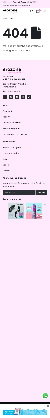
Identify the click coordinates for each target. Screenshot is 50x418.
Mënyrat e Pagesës (11, 128)
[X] (11, 97)
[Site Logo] (10, 11)
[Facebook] (5, 97)
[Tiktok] (29, 97)
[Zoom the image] (16, 204)
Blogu (5, 159)
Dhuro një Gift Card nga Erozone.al (14, 5)
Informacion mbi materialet (15, 134)
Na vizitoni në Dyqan (12, 147)
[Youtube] (17, 97)
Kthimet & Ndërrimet (12, 122)
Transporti (7, 111)
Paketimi (6, 117)
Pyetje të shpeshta (11, 153)
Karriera (6, 165)
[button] (32, 11)
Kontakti (6, 170)
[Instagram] (23, 97)
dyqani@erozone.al (11, 91)
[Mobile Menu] (45, 11)
